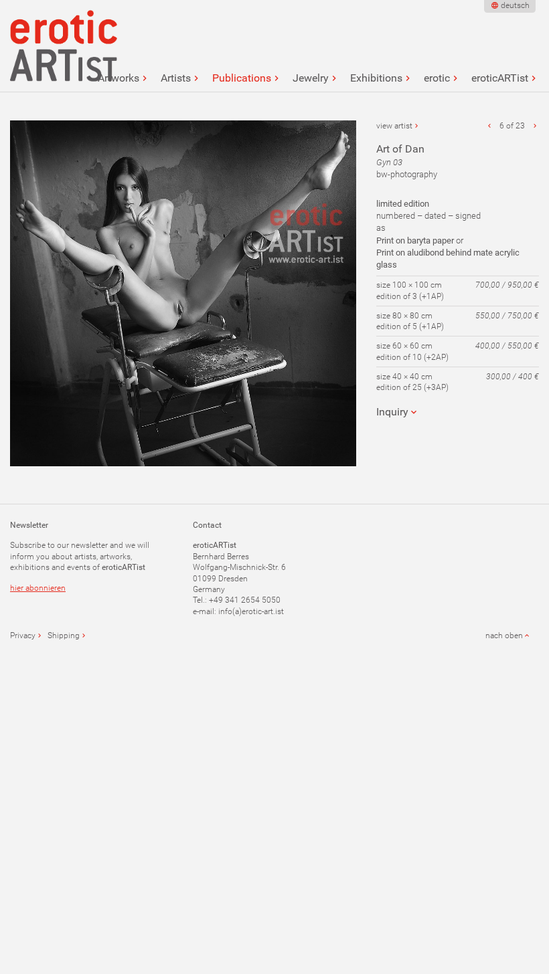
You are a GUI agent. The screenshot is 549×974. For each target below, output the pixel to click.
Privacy (22, 635)
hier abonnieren (38, 588)
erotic (437, 78)
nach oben (504, 635)
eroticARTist (499, 78)
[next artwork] (535, 125)
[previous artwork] (489, 125)
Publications (241, 78)
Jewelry (311, 78)
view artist (394, 125)
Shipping (64, 635)
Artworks (118, 78)
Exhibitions (376, 78)
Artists (176, 78)
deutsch (515, 5)
